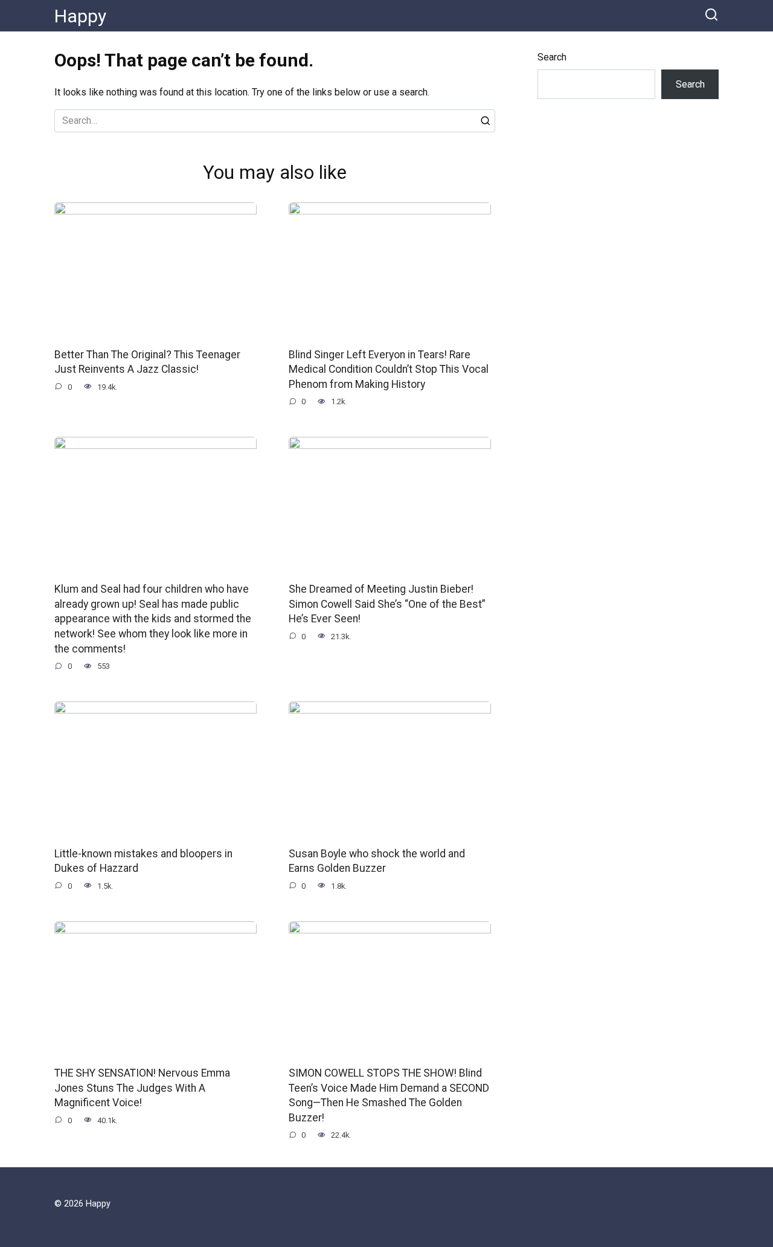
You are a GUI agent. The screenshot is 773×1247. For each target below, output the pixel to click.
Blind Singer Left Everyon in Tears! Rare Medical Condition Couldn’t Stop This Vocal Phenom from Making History (389, 369)
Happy (80, 16)
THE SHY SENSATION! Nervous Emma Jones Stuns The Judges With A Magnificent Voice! (142, 1088)
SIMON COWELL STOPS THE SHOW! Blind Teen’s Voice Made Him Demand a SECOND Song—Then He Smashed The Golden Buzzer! (389, 1095)
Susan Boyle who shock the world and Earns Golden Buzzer (377, 860)
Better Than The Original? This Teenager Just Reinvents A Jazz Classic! (147, 362)
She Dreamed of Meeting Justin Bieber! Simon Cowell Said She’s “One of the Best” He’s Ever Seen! (387, 604)
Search (551, 57)
